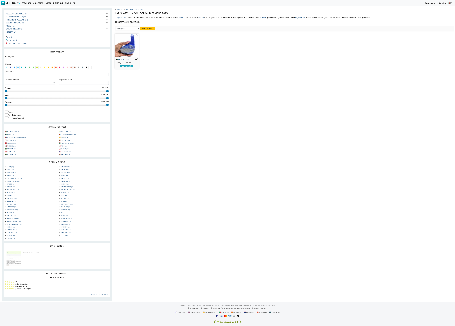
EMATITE (11, 195)
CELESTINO (65, 181)
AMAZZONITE (66, 167)
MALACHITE (65, 207)
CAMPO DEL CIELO (13, 181)
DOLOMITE (65, 192)
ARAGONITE (11, 235)
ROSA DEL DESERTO (14, 224)
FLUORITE (65, 198)
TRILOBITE (11, 238)
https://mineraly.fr (260, 308)
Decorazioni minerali (16, 17)
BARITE (64, 175)
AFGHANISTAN (13, 131)
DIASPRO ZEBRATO (68, 189)
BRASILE (11, 134)
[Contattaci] (74, 3)
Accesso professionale (243, 305)
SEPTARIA (11, 227)
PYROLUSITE (12, 215)
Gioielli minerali (14, 29)
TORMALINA (12, 232)
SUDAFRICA (11, 154)
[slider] (6, 91)
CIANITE (10, 184)
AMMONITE (11, 172)
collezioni (129, 9)
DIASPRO (11, 187)
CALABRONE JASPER (14, 178)
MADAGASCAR (67, 143)
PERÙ (64, 146)
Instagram (216, 308)
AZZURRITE (65, 235)
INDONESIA (12, 140)
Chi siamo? (215, 305)
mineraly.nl (250, 312)
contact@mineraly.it (243, 308)
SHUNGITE (65, 227)
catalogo (120, 9)
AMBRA (10, 169)
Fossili (10, 26)
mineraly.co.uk (195, 312)
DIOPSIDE (11, 192)
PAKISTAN (11, 149)
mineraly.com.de (211, 312)
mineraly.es (237, 312)
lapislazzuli (123, 59)
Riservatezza (206, 305)
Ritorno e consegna (227, 305)
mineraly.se (275, 312)
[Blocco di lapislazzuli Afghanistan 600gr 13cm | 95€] (127, 45)
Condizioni (183, 305)
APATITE (10, 175)
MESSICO (11, 146)
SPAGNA (65, 137)
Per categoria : (10, 57)
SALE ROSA (65, 224)
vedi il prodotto (126, 66)
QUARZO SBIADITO (14, 221)
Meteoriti (11, 32)
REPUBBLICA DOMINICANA (16, 137)
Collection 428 (146, 28)
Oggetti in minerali (15, 23)
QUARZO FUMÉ (13, 218)
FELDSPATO (11, 198)
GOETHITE (11, 204)
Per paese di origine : (66, 80)
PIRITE (64, 212)
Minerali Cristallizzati (17, 20)
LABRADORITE (67, 204)
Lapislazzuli (139, 9)
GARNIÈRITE (12, 201)
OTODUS (11, 212)
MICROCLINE (12, 210)
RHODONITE (66, 221)
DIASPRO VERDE (13, 189)
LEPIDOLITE (11, 207)
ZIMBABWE (65, 154)
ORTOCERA (65, 210)
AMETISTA (65, 169)
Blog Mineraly (194, 308)
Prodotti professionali (17, 43)
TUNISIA (11, 151)
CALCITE (64, 178)
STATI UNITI (66, 151)
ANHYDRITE (65, 172)
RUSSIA (64, 149)
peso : (7, 95)
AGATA (10, 167)
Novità (9, 37)
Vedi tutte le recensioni (99, 294)
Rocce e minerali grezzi (16, 14)
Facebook (205, 308)
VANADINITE (66, 232)
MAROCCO (12, 143)
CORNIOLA (65, 184)
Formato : (8, 102)
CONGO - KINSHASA (68, 134)
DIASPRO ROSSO (67, 187)
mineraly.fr (181, 312)
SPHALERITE (66, 230)
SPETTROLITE (12, 230)
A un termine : (9, 71)
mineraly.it (225, 312)
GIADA (64, 201)
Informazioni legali (194, 305)
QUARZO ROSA (66, 218)
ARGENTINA (66, 131)
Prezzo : (8, 88)
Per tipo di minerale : (12, 80)
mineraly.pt (263, 312)
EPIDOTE (65, 195)
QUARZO (65, 215)
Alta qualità (11, 40)
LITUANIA (65, 140)
